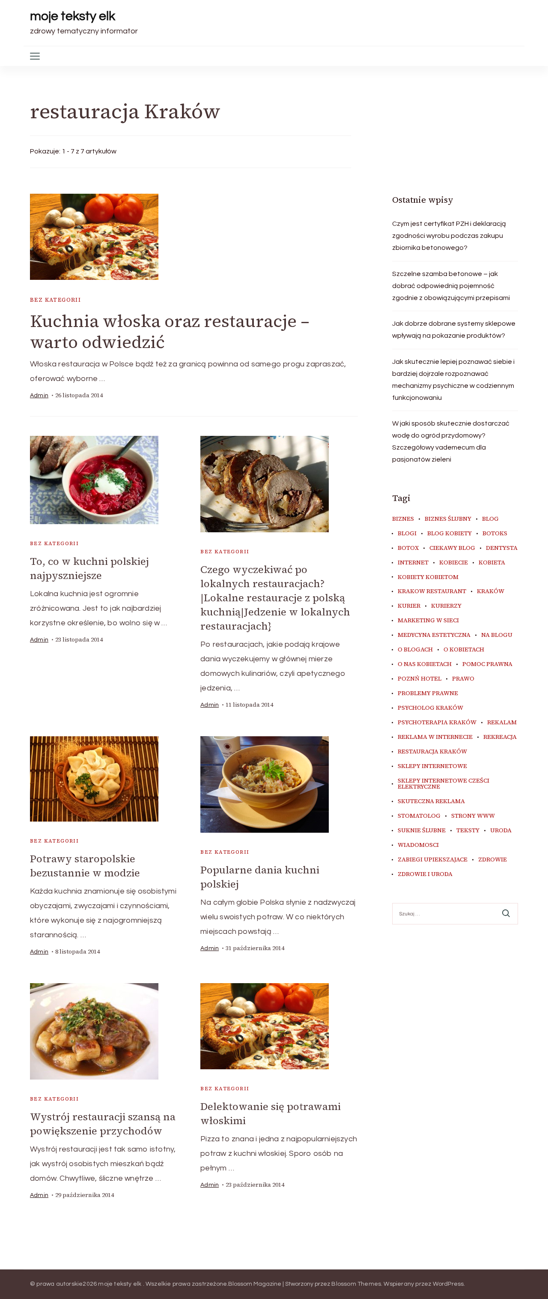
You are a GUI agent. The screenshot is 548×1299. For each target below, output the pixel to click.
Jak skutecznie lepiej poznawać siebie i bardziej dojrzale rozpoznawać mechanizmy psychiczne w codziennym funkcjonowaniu (453, 379)
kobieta (492, 563)
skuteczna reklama (431, 801)
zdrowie (492, 860)
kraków (490, 591)
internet (413, 563)
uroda (501, 831)
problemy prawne (428, 693)
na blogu (496, 635)
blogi (407, 534)
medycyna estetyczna (434, 635)
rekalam (502, 723)
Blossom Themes (356, 1284)
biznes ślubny (448, 519)
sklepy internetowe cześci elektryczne (443, 784)
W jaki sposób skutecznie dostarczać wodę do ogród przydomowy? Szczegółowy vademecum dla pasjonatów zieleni (450, 441)
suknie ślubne (422, 831)
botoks (494, 534)
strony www (473, 816)
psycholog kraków (430, 708)
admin (39, 396)
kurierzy (446, 606)
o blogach (415, 650)
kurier (409, 606)
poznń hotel (419, 679)
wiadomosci (418, 845)
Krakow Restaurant (432, 591)
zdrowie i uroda (425, 874)
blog (490, 519)
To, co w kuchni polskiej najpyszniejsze (89, 568)
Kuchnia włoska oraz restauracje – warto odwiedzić (170, 331)
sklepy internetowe (432, 766)
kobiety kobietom (428, 577)
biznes (403, 519)
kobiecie (453, 563)
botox (408, 548)
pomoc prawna (487, 664)
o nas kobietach (425, 664)
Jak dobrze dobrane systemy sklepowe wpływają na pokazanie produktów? (453, 329)
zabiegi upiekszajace (433, 860)
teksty (468, 831)
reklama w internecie (435, 737)
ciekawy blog (452, 548)
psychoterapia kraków (437, 723)
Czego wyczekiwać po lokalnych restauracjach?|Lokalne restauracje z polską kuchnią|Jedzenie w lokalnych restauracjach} (275, 597)
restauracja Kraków (432, 752)
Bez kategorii (55, 299)
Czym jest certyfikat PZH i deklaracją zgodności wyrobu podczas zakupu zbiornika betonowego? (449, 235)
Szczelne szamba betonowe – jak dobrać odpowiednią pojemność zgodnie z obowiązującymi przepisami (451, 285)
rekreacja (500, 737)
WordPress (448, 1284)
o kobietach (464, 650)
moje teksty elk (72, 16)
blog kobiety (449, 534)
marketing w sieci (428, 621)
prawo (463, 679)
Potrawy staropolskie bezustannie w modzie (85, 866)
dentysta (502, 548)
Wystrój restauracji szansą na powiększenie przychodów (103, 1124)
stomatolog (419, 816)
